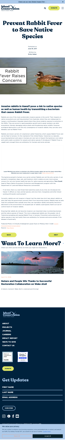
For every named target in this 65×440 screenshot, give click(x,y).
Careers (6, 334)
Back (9, 235)
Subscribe (9, 408)
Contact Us (8, 345)
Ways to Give (9, 342)
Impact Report (9, 338)
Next (56, 235)
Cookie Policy (47, 431)
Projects (7, 327)
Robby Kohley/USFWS (48, 173)
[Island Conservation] (10, 8)
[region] (32, 431)
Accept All (48, 436)
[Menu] (63, 8)
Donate (54, 8)
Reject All (17, 436)
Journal (6, 331)
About (5, 323)
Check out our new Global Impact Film (31, 2)
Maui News (10, 228)
